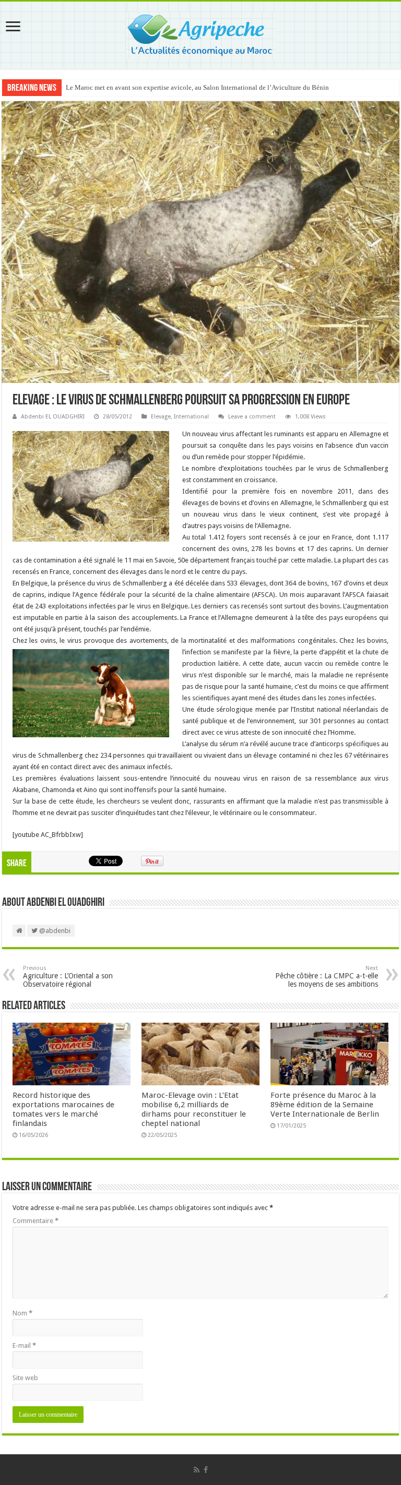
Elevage (161, 416)
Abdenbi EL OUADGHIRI (53, 416)
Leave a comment (252, 416)
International (191, 416)
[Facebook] (206, 1470)
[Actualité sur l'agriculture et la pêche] (201, 33)
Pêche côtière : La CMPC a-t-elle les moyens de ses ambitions (326, 976)
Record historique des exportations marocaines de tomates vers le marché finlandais (63, 1109)
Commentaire (35, 1221)
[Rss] (196, 1470)
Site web (25, 1378)
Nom (22, 1313)
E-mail (24, 1345)
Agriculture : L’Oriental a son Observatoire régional (68, 976)
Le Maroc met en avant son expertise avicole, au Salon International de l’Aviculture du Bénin (197, 87)
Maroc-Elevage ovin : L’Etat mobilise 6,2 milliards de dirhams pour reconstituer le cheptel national (193, 1109)
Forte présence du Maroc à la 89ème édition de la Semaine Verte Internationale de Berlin (324, 1105)
